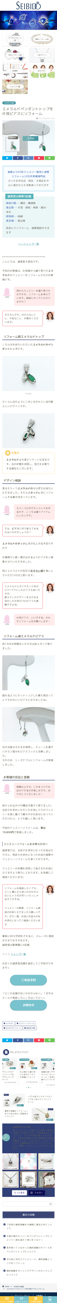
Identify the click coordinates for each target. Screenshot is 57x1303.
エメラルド (9, 1023)
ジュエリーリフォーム (26, 1023)
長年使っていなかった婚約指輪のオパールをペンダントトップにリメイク (29, 1249)
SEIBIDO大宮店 (9, 103)
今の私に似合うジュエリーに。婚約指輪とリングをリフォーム (29, 1261)
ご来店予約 (28, 980)
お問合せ (28, 1005)
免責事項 (39, 1296)
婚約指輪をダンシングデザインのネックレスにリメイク (29, 1272)
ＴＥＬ (50, 1302)
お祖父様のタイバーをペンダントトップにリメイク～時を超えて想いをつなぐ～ (29, 1238)
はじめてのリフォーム (13, 1028)
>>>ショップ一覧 (28, 244)
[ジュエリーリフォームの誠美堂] (28, 8)
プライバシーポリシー (22, 1296)
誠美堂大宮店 (30, 1028)
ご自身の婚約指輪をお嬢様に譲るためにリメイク (29, 1226)
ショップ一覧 (18, 954)
